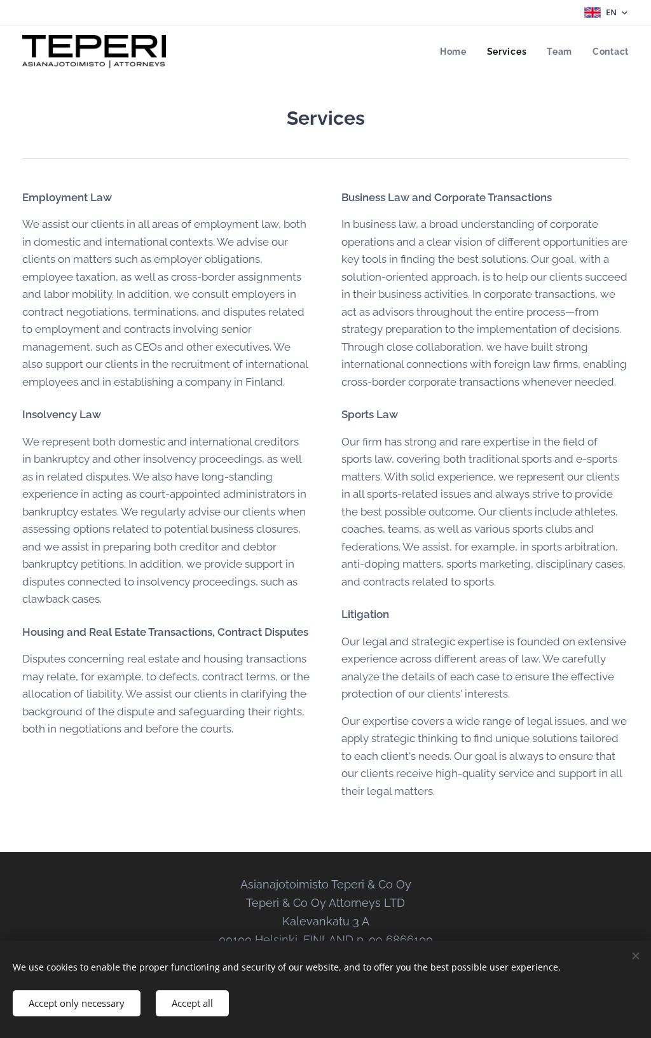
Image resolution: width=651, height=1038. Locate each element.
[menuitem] (457, 51)
